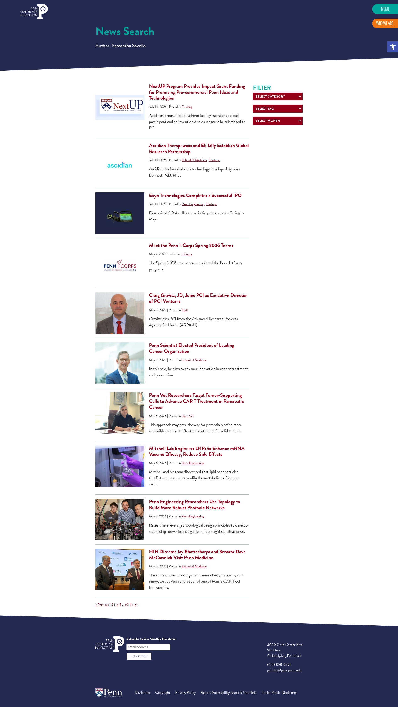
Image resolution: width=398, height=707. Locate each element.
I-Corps (186, 254)
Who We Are (384, 23)
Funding (187, 106)
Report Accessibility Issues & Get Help (229, 692)
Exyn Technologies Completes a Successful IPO (197, 195)
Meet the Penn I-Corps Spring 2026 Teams (191, 245)
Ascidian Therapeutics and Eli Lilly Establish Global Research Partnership (199, 148)
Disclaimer (142, 692)
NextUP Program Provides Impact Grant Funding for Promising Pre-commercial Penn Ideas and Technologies (197, 92)
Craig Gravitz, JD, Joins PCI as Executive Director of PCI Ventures (198, 298)
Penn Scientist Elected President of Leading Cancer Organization (191, 348)
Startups (214, 160)
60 (127, 604)
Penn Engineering (193, 204)
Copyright (162, 692)
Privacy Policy (185, 692)
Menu (385, 9)
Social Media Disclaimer (279, 692)
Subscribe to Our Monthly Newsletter (151, 638)
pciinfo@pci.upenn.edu (284, 670)
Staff (185, 309)
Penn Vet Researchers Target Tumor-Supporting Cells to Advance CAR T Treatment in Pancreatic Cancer (196, 401)
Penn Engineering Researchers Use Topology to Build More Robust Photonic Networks (194, 504)
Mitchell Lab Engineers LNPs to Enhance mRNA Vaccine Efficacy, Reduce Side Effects (197, 451)
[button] (392, 46)
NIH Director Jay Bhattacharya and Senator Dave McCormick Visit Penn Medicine (197, 554)
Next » (134, 604)
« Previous (102, 604)
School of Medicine (194, 160)
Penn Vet (188, 415)
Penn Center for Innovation (34, 11)
